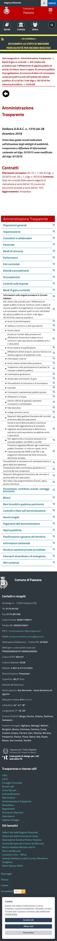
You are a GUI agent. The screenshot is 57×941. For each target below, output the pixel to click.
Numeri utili (8, 786)
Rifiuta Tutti (28, 926)
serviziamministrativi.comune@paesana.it (26, 636)
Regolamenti (8, 809)
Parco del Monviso (11, 851)
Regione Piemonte (12, 2)
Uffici (4, 775)
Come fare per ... (10, 790)
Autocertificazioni (11, 794)
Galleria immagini (10, 820)
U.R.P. (5, 779)
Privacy (4, 879)
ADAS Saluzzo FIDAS (12, 866)
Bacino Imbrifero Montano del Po (18, 847)
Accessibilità (7, 891)
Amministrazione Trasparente (16, 801)
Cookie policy (11, 914)
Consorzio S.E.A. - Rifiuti (14, 854)
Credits (4, 885)
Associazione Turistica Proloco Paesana (21, 840)
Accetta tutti (28, 920)
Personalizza (28, 933)
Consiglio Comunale (12, 783)
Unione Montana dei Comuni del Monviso (23, 843)
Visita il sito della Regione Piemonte (20, 832)
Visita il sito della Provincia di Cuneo (20, 836)
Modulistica (8, 805)
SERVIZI (52, 3)
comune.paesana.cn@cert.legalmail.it (24, 631)
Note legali (6, 874)
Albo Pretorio (8, 797)
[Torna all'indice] (6, 93)
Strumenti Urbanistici (12, 812)
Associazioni (8, 816)
